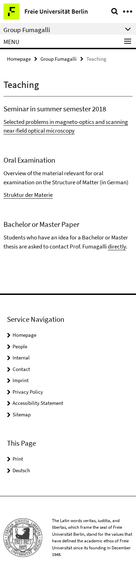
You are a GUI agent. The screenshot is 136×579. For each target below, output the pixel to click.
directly (117, 246)
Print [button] (18, 458)
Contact (21, 369)
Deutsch (21, 470)
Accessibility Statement (38, 403)
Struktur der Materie (28, 195)
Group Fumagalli (58, 58)
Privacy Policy (28, 391)
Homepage (19, 58)
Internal (21, 357)
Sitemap (22, 414)
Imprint (21, 380)
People (20, 346)
